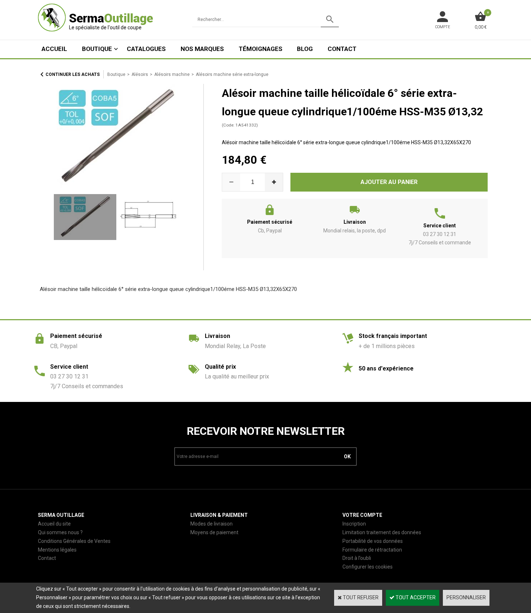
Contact (342, 48)
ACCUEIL (54, 48)
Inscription (354, 524)
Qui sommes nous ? (60, 532)
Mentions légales (57, 550)
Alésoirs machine (172, 74)
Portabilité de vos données (372, 541)
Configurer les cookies (367, 567)
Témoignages (260, 48)
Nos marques (202, 48)
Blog (305, 48)
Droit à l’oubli (356, 558)
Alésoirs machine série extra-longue (232, 74)
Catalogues (146, 48)
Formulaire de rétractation (372, 550)
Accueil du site (54, 524)
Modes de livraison (211, 524)
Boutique (97, 48)
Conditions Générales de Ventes (74, 541)
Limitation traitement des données (381, 532)
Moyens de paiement (214, 532)
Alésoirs (139, 74)
